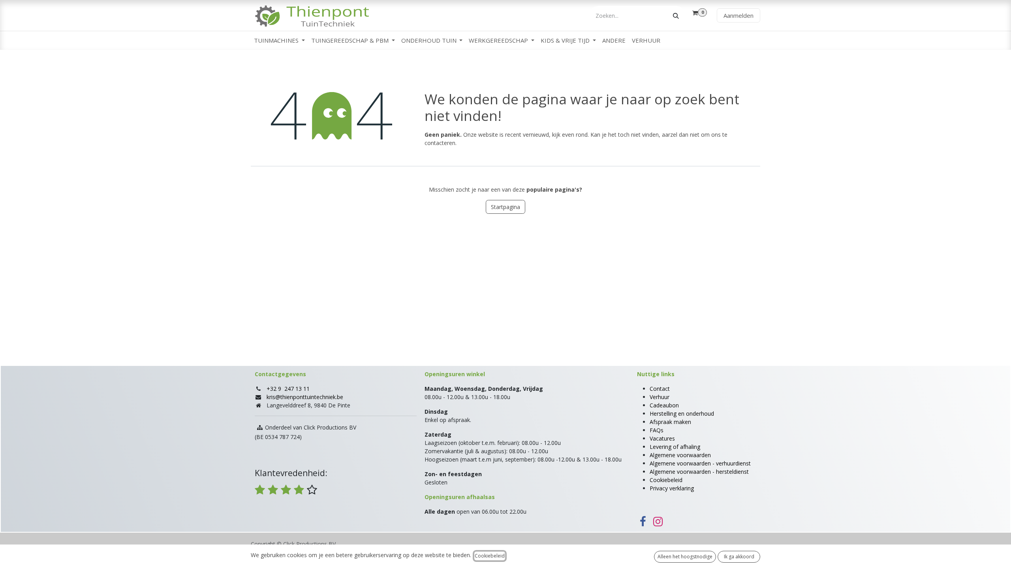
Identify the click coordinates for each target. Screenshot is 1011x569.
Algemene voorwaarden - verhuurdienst (700, 463)
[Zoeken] (676, 15)
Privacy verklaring (672, 488)
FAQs (656, 430)
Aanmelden (738, 15)
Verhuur (659, 397)
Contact (660, 388)
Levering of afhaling (675, 446)
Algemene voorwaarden (680, 455)
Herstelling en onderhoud (682, 413)
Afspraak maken (670, 422)
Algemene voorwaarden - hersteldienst (699, 471)
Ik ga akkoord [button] (739, 556)
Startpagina (505, 207)
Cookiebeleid (666, 480)
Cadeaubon (664, 405)
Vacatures (662, 438)
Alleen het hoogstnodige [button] (685, 556)
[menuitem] (279, 40)
